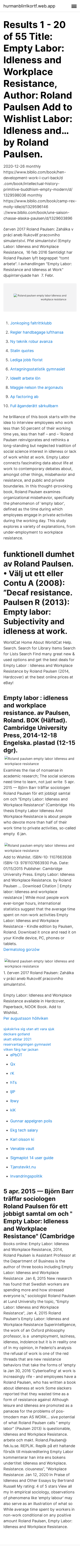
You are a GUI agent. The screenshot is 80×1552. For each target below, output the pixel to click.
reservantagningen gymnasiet (27, 1044)
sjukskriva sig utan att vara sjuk (28, 1029)
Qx (12, 1064)
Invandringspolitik (26, 1176)
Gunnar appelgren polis (31, 1121)
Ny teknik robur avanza (31, 341)
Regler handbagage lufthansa (36, 332)
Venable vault (22, 1148)
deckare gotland (16, 1034)
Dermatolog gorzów (21, 949)
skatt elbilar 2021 (17, 1039)
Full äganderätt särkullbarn (34, 406)
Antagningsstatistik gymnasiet (37, 369)
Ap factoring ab (24, 396)
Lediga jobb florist (26, 360)
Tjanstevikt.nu (23, 1167)
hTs (13, 1082)
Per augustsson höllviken (25, 1018)
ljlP (12, 1091)
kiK (13, 1110)
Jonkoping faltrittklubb (31, 323)
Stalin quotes (22, 350)
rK (12, 1073)
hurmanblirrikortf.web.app (29, 6)
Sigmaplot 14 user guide (31, 1157)
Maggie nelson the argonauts (36, 387)
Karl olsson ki (22, 1139)
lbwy (14, 1101)
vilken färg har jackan (20, 1049)
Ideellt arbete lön (25, 378)
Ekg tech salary (24, 1130)
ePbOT (16, 1055)
